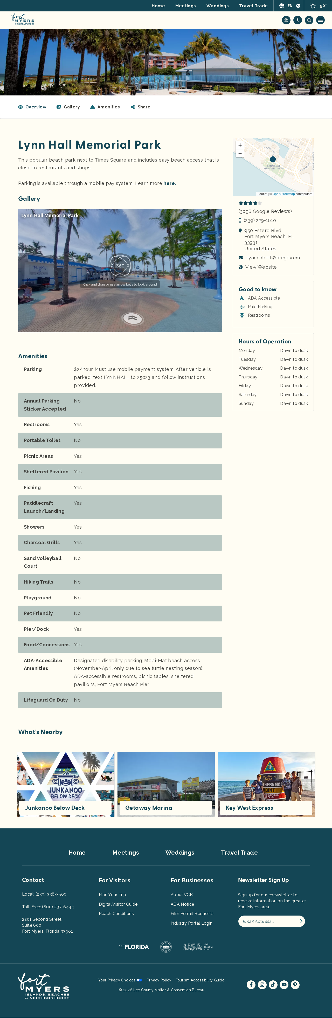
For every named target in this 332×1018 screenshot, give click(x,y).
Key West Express (249, 808)
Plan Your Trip (112, 894)
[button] (140, 107)
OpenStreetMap (284, 193)
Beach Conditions (116, 913)
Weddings (217, 5)
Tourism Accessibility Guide (200, 980)
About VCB (182, 894)
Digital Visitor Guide (118, 904)
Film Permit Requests (192, 913)
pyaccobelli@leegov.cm (272, 257)
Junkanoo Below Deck (55, 808)
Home (158, 5)
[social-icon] (286, 20)
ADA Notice (182, 904)
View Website (261, 267)
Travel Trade (253, 5)
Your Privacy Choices (116, 980)
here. (169, 183)
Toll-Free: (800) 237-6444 (48, 906)
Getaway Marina (148, 808)
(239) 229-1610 (260, 220)
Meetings (185, 5)
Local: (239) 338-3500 (44, 894)
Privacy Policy (159, 980)
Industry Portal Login (191, 923)
